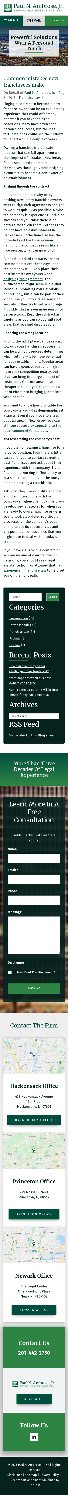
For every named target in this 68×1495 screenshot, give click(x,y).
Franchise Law (30, 98)
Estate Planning (20, 625)
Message (15, 912)
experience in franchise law (24, 570)
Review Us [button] (34, 1399)
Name (12, 849)
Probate (15, 638)
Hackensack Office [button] (34, 1120)
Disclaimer (16, 962)
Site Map (31, 1475)
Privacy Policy (49, 1475)
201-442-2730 (58, 21)
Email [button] (36, 21)
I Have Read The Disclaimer (34, 972)
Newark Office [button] (34, 1310)
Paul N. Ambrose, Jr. (39, 93)
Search (53, 597)
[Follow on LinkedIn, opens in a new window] (34, 1437)
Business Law (18, 618)
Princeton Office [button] (34, 1214)
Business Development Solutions (32, 1480)
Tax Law (14, 645)
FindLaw (34, 1485)
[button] (10, 20)
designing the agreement (23, 279)
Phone (13, 891)
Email (13, 870)
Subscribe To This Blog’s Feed (32, 735)
